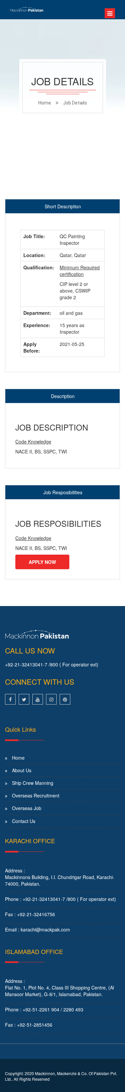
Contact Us (23, 821)
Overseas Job (26, 808)
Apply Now (42, 562)
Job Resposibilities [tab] (62, 492)
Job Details (75, 102)
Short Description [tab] (63, 206)
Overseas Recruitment (35, 795)
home (44, 102)
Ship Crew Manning (32, 783)
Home (18, 757)
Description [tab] (63, 396)
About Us (21, 770)
